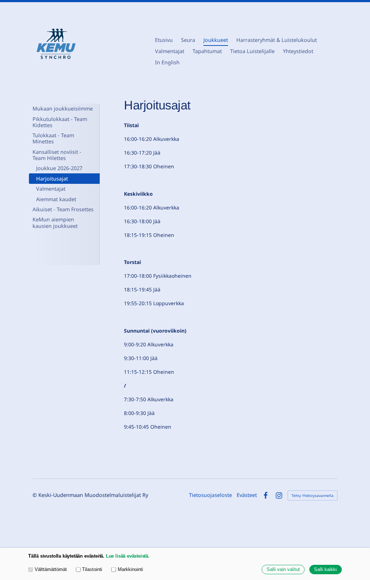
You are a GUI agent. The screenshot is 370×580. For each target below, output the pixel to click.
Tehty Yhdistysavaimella (313, 495)
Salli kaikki (325, 569)
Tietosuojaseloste (210, 495)
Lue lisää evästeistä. (128, 556)
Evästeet (247, 495)
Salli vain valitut (283, 569)
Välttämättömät (51, 569)
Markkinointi (130, 569)
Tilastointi (92, 569)
